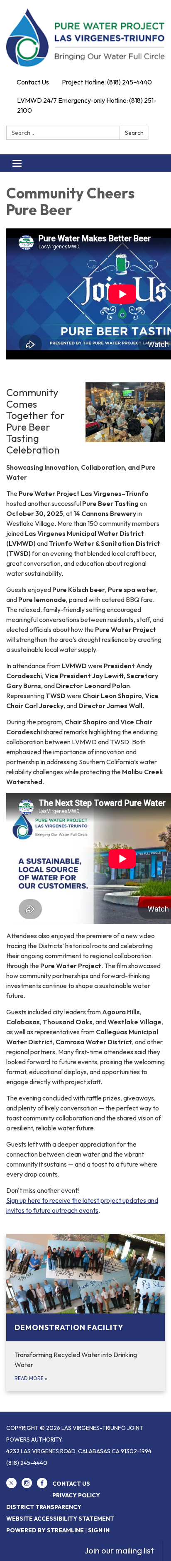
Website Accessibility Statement (60, 1518)
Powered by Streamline (45, 1530)
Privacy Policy (76, 1495)
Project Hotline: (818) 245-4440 (107, 82)
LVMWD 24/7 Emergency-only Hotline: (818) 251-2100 (86, 105)
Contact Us (33, 82)
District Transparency (43, 1507)
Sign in (99, 1530)
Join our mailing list (119, 1550)
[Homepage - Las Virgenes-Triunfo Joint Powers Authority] (85, 37)
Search (134, 132)
